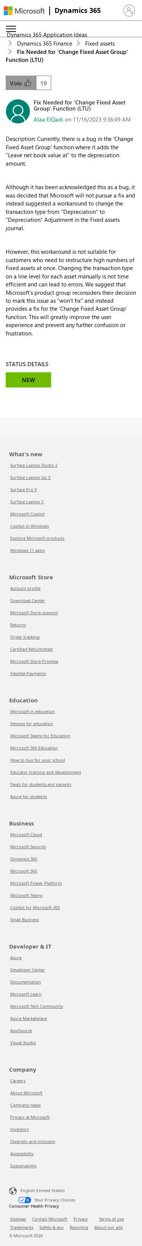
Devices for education (31, 723)
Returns (18, 625)
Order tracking (25, 637)
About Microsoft (26, 1093)
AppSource (21, 1030)
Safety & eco (51, 1227)
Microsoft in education (32, 711)
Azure (16, 957)
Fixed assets (100, 43)
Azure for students (28, 796)
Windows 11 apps (27, 550)
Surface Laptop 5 (27, 501)
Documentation (25, 982)
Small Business (24, 919)
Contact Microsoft (49, 1219)
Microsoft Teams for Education (40, 735)
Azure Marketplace (28, 1018)
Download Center (27, 600)
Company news (25, 1105)
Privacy (80, 1219)
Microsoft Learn (26, 994)
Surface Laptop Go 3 (30, 477)
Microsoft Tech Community (36, 1006)
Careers (17, 1080)
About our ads (108, 1227)
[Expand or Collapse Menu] (11, 29)
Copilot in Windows (29, 526)
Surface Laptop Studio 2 (34, 465)
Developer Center (27, 969)
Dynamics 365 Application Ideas (47, 34)
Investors (19, 1129)
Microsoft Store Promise (34, 661)
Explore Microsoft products (37, 538)
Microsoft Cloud (26, 834)
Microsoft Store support (34, 612)
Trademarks (21, 1227)
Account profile (25, 588)
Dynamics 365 (78, 10)
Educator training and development (45, 772)
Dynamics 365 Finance (44, 43)
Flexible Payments (28, 673)
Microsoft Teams (26, 895)
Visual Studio (23, 1042)
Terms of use (111, 1219)
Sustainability (23, 1166)
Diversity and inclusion (32, 1141)
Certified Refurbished (31, 649)
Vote (16, 83)
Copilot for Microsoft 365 (35, 907)
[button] (129, 11)
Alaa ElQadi (48, 119)
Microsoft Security (28, 846)
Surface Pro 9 (23, 489)
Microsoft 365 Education (34, 748)
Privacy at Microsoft (30, 1117)
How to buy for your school (37, 760)
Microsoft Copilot (27, 514)
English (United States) (42, 1190)
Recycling (79, 1227)
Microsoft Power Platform (36, 883)
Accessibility (22, 1153)
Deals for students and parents (40, 784)
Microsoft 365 (23, 871)
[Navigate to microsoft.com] (24, 10)
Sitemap (18, 1219)
